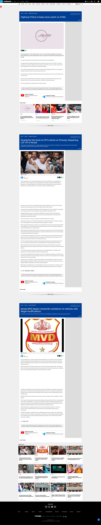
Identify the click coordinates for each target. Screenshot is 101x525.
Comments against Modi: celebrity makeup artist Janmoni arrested (74, 477)
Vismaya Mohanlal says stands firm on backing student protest (42, 117)
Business (78, 511)
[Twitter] (23, 50)
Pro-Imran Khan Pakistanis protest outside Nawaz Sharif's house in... (26, 117)
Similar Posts (21, 444)
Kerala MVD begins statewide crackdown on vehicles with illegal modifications (49, 310)
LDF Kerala (32, 270)
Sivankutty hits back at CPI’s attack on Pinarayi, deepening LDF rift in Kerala (49, 141)
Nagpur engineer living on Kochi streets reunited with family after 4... (58, 496)
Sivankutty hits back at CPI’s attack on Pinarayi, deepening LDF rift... (25, 459)
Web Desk (26, 178)
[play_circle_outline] (27, 108)
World (33, 511)
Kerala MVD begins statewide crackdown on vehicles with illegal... (41, 459)
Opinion (26, 511)
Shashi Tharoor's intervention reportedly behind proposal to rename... (41, 477)
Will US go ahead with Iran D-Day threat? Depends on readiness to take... (57, 117)
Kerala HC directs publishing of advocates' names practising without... (74, 496)
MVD (27, 421)
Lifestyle (57, 511)
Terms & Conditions (59, 516)
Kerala (20, 455)
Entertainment (49, 511)
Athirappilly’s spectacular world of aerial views (58, 477)
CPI (23, 270)
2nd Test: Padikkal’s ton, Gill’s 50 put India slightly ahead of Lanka (73, 117)
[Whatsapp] (25, 50)
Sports (40, 511)
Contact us (48, 516)
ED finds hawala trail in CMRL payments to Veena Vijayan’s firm (26, 496)
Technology (64, 511)
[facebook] (21, 50)
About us (44, 516)
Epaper (15, 1)
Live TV (18, 1)
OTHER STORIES (23, 102)
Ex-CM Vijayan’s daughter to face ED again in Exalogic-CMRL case (26, 477)
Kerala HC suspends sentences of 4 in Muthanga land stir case (75, 459)
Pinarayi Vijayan (27, 270)
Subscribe (26, 1)
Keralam (24, 421)
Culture (71, 511)
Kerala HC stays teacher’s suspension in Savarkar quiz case (42, 496)
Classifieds (22, 1)
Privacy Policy (53, 516)
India (36, 474)
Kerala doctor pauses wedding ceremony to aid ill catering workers (57, 459)
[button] (1, 1)
